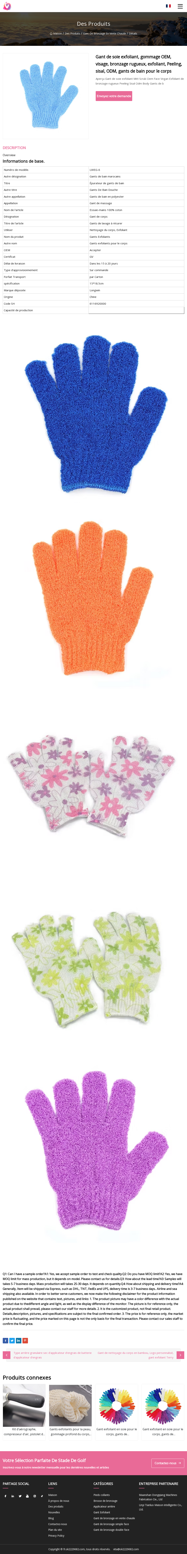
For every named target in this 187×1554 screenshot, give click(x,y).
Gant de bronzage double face (111, 1529)
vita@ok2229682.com (126, 1549)
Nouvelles (54, 1512)
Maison (57, 33)
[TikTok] (42, 1496)
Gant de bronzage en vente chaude (104, 33)
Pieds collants (102, 1495)
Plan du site (55, 1529)
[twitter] (20, 1496)
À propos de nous (58, 1500)
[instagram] (34, 1496)
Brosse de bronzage (105, 1500)
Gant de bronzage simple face (111, 1524)
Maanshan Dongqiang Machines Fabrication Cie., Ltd (158, 1497)
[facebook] (5, 1496)
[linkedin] (13, 1496)
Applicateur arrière (104, 1506)
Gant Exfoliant (102, 1512)
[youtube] (27, 1496)
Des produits (72, 33)
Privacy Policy (56, 1535)
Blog (51, 1518)
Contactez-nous (165, 1463)
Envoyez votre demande (114, 96)
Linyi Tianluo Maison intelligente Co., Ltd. (160, 1507)
